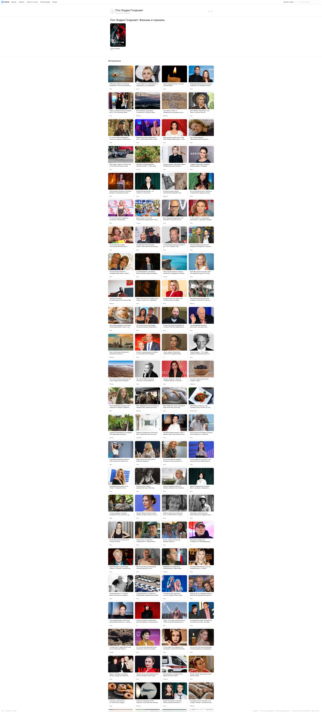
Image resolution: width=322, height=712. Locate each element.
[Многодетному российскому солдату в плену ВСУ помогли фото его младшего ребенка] (201, 292)
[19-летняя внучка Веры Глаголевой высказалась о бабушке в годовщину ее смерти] (120, 239)
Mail (3, 710)
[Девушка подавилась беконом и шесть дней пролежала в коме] (147, 426)
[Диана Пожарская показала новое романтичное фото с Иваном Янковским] (174, 695)
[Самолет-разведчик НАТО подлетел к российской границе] (147, 695)
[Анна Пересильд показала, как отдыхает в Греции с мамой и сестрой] (120, 400)
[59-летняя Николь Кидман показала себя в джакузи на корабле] (174, 453)
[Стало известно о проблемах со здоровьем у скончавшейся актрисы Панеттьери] (147, 78)
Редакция (255, 710)
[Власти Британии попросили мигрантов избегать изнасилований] (120, 346)
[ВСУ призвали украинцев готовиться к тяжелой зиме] (147, 105)
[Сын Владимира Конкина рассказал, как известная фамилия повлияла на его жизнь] (201, 319)
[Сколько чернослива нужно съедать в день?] (201, 373)
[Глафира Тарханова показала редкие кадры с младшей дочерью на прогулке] (201, 158)
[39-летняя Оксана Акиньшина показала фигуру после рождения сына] (147, 561)
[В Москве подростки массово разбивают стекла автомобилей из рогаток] (120, 78)
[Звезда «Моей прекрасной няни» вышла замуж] (201, 668)
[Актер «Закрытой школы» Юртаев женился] (174, 534)
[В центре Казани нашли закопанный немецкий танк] (174, 185)
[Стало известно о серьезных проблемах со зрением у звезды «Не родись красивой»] (201, 212)
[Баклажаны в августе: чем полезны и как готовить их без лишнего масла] (201, 400)
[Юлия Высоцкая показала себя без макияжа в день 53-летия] (201, 265)
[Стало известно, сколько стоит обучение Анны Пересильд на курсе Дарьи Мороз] (201, 453)
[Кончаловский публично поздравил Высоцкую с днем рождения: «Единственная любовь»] (120, 265)
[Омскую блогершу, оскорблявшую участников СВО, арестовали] (120, 292)
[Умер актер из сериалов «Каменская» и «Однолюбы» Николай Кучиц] (147, 534)
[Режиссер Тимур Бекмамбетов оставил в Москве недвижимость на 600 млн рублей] (174, 319)
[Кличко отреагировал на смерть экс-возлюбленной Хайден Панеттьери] (147, 346)
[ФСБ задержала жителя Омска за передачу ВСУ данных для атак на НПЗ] (147, 400)
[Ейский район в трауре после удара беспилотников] (174, 668)
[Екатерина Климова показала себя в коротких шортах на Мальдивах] (120, 453)
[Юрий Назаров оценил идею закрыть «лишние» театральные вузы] (120, 561)
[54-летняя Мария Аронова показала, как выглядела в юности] (147, 373)
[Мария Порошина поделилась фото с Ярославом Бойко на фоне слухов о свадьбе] (147, 131)
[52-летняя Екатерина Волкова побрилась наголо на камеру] (147, 641)
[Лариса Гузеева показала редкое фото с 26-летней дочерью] (120, 105)
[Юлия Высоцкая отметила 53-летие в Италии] (120, 534)
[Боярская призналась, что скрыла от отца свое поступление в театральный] (147, 185)
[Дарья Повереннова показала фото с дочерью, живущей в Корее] (201, 480)
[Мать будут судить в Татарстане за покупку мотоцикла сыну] (120, 158)
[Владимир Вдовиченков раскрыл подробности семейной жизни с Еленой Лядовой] (201, 78)
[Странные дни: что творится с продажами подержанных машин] (147, 587)
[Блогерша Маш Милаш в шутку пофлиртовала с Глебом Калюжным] (201, 561)
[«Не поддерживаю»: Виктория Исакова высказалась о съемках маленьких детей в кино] (120, 614)
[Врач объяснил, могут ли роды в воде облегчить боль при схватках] (174, 400)
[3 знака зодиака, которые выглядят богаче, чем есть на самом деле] (120, 507)
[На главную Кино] (6, 2)
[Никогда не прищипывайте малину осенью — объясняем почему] (147, 158)
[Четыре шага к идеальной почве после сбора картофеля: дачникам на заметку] (120, 641)
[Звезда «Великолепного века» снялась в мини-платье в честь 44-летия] (147, 507)
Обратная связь (315, 710)
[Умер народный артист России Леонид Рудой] (174, 78)
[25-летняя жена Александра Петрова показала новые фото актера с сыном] (147, 319)
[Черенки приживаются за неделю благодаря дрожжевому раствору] (120, 426)
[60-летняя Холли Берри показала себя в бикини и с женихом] (201, 426)
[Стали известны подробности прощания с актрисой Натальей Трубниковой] (174, 641)
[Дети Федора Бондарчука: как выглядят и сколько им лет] (174, 212)
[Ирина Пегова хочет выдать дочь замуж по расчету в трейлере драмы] (147, 292)
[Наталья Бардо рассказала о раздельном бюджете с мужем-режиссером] (201, 239)
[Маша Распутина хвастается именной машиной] (147, 453)
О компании (8, 710)
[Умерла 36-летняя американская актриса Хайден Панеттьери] (147, 668)
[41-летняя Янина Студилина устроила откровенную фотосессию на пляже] (120, 212)
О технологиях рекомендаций (266, 710)
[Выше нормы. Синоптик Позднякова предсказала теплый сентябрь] (147, 212)
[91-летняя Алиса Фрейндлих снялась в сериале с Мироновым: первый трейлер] (120, 131)
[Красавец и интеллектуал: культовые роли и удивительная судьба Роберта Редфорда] (201, 507)
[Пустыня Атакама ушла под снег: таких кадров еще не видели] (120, 373)
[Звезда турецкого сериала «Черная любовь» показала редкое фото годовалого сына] (174, 373)
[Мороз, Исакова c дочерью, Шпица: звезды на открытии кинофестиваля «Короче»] (120, 668)
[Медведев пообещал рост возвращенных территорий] (174, 561)
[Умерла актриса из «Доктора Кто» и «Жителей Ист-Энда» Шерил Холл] (174, 507)
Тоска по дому (115, 48)
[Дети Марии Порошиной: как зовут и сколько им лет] (201, 105)
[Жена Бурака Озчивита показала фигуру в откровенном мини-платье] (120, 185)
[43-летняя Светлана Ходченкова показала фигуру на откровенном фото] (201, 641)
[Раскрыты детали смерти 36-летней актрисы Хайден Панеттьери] (174, 292)
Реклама (14, 710)
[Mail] (2, 2)
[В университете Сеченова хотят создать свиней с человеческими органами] (201, 695)
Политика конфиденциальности (283, 710)
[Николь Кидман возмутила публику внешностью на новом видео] (174, 480)
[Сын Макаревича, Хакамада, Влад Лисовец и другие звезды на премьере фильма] (147, 265)
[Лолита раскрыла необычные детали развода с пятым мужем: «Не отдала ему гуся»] (147, 614)
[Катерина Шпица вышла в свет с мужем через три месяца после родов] (174, 426)
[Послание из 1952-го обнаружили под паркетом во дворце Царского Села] (174, 105)
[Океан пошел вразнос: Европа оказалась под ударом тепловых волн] (174, 265)
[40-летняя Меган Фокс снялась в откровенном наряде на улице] (201, 185)
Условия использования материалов (301, 710)
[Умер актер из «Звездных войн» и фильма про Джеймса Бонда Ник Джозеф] (201, 587)
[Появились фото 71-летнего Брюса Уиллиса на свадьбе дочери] (120, 587)
